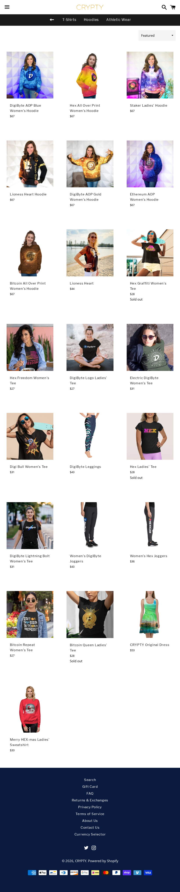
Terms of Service (90, 814)
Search (90, 780)
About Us (90, 821)
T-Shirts (69, 20)
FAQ (89, 793)
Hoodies (91, 20)
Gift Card (90, 787)
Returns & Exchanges (90, 800)
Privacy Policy (90, 807)
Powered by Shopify (103, 861)
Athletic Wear (118, 20)
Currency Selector (90, 834)
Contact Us (90, 828)
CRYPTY (80, 861)
